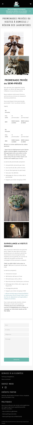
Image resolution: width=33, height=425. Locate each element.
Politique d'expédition (8, 376)
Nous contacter (6, 379)
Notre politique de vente (9, 414)
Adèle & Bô (8, 421)
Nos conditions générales (10, 411)
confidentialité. (17, 416)
